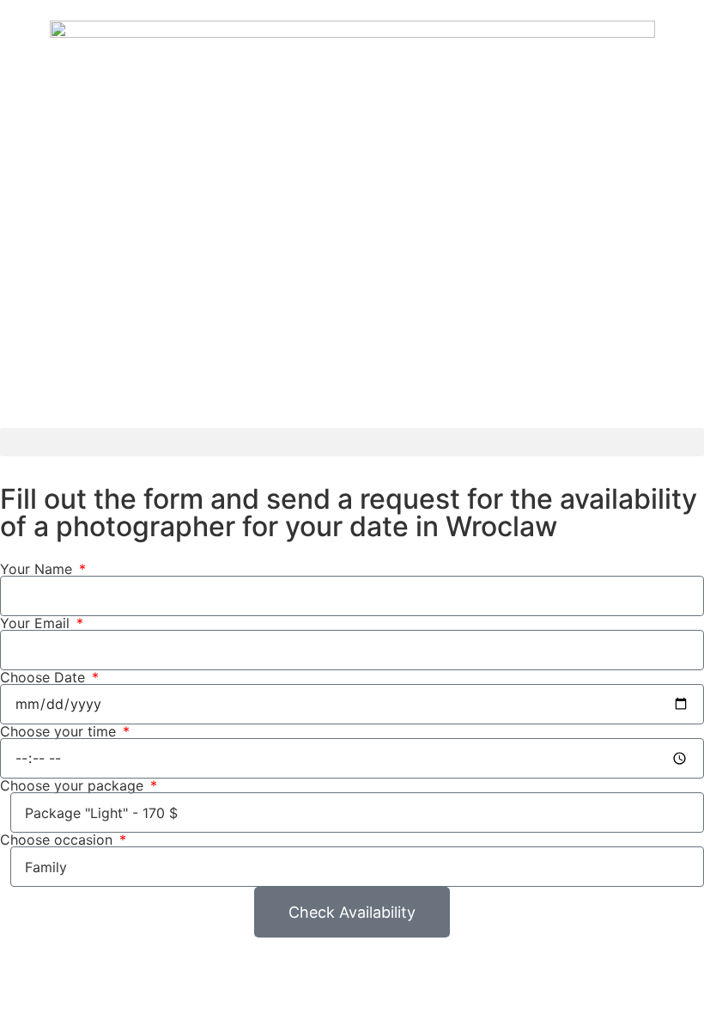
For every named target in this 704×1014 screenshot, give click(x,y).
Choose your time (60, 731)
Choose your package (74, 785)
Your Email (37, 623)
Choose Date (44, 677)
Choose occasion (58, 839)
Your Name (38, 569)
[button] (352, 442)
